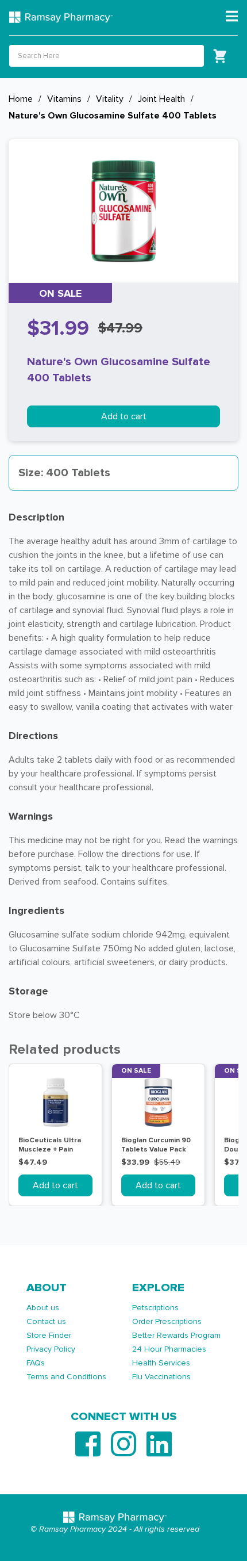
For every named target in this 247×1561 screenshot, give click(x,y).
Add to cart (123, 416)
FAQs (35, 1363)
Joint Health (161, 99)
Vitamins (64, 99)
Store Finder (48, 1335)
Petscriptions (155, 1308)
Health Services (161, 1363)
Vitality (110, 99)
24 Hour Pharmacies (169, 1349)
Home (21, 99)
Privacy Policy (50, 1349)
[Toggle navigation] (232, 16)
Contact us (46, 1321)
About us (42, 1308)
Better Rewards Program (176, 1335)
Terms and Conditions (66, 1377)
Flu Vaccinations (161, 1377)
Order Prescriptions (167, 1321)
